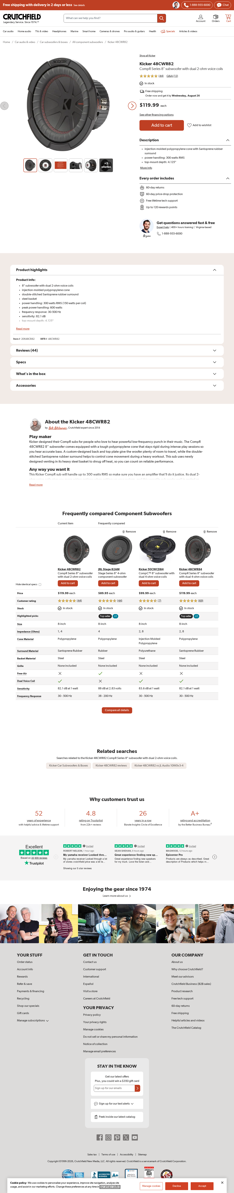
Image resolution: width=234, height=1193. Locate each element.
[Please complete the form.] (137, 1088)
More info (146, 168)
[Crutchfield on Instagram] (108, 1137)
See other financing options (156, 114)
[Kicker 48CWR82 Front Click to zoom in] (68, 106)
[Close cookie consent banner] (222, 1182)
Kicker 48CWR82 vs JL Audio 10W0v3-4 (159, 765)
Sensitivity (23, 689)
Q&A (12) (172, 76)
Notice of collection (95, 1044)
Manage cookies (93, 1029)
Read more (22, 328)
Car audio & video (25, 42)
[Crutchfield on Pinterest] (117, 1137)
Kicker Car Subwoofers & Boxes (68, 765)
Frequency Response (29, 696)
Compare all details (117, 710)
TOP (226, 1190)
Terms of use (108, 1154)
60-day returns (180, 1006)
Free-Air (22, 673)
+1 (115, 616)
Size (19, 624)
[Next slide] (132, 106)
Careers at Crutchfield (96, 998)
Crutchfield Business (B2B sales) (191, 984)
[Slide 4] (76, 165)
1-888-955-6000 (172, 233)
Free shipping (44, 5)
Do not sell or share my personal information (110, 1036)
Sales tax (92, 1154)
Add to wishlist (202, 125)
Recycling (23, 998)
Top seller (105, 616)
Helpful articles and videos (188, 1020)
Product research (182, 991)
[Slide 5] (91, 165)
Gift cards (23, 1013)
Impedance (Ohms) (28, 631)
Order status (25, 962)
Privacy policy (92, 1015)
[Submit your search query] (161, 18)
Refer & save (24, 984)
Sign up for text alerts (114, 1103)
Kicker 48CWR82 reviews (111, 765)
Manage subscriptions (31, 1020)
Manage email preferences (99, 1051)
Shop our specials (28, 1006)
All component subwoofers (87, 42)
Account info (25, 969)
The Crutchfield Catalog (186, 1028)
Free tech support (182, 998)
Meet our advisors (182, 976)
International (91, 976)
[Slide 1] (30, 165)
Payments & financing (30, 991)
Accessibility (126, 1154)
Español (88, 984)
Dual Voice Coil (26, 681)
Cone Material (25, 639)
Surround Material (27, 651)
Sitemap (142, 1154)
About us (177, 962)
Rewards (22, 976)
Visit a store (90, 991)
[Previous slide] (4, 106)
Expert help (163, 227)
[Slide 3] (60, 165)
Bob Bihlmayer (57, 427)
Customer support (94, 969)
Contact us (90, 962)
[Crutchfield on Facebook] (99, 1137)
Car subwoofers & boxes (54, 42)
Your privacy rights (95, 1022)
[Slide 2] (45, 165)
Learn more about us (116, 896)
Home (6, 42)
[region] (117, 923)
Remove (131, 531)
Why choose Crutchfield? (187, 969)
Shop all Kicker (147, 55)
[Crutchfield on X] (126, 1137)
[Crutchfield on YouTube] (134, 1137)
